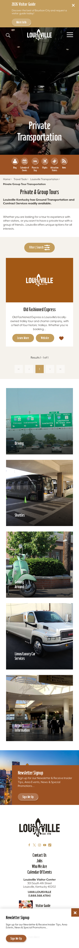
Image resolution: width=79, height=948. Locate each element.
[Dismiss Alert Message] (73, 5)
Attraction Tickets (54, 169)
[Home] (39, 34)
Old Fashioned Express (39, 309)
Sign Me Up (28, 797)
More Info (21, 22)
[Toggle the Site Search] (8, 35)
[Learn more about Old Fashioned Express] (39, 280)
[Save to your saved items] (61, 338)
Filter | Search (36, 247)
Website (45, 338)
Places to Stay (35, 169)
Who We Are (39, 866)
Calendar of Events (24, 169)
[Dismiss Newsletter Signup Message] (75, 913)
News (64, 167)
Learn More (23, 338)
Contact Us (39, 855)
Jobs (39, 860)
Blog (15, 167)
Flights (44, 167)
